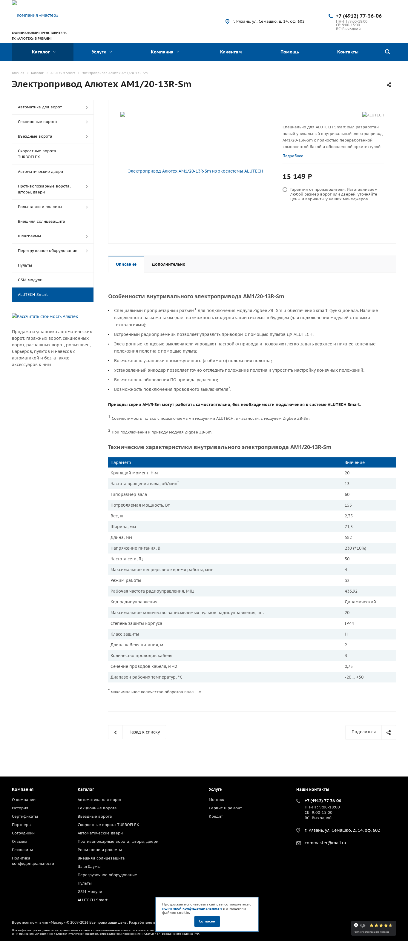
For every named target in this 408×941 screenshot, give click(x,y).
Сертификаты (25, 816)
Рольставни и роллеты (40, 206)
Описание (126, 264)
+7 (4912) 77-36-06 (359, 16)
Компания (163, 52)
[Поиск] (387, 52)
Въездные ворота (35, 136)
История (20, 808)
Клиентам (231, 52)
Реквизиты (22, 849)
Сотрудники (23, 833)
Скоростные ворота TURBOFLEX (37, 153)
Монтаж (216, 799)
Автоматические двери (40, 171)
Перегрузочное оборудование (47, 250)
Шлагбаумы (29, 236)
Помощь (289, 52)
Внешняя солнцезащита (41, 221)
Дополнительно (168, 264)
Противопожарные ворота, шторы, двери (44, 189)
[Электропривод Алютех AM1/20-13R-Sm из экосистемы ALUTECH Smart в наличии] (193, 171)
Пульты (25, 265)
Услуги (100, 52)
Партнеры (21, 824)
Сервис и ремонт (225, 808)
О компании (24, 799)
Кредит (216, 816)
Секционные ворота (37, 121)
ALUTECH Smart (33, 294)
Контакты (347, 52)
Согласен (207, 921)
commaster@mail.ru (325, 843)
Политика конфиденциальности (33, 861)
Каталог (41, 52)
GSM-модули (30, 279)
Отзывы (19, 841)
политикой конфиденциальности (192, 908)
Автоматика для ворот (40, 107)
